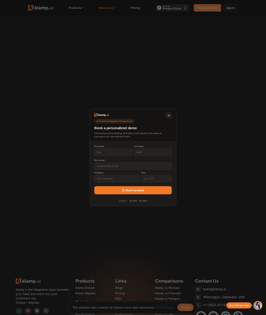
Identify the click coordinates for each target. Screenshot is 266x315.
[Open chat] (257, 305)
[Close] (169, 116)
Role (143, 172)
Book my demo (135, 190)
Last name (138, 146)
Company (99, 172)
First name (99, 146)
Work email (99, 160)
